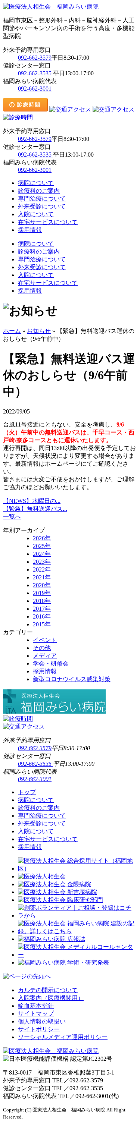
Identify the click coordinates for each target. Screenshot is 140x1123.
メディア (45, 655)
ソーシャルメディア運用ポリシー (63, 1037)
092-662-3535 (35, 73)
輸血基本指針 (36, 1006)
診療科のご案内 (39, 191)
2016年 (42, 616)
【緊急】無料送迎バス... (35, 509)
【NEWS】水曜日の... (31, 501)
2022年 (42, 569)
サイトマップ (36, 1013)
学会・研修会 (51, 663)
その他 (42, 648)
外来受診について (42, 206)
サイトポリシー (39, 1029)
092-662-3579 (35, 57)
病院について (36, 183)
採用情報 (30, 230)
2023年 (42, 562)
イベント (45, 640)
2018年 (42, 601)
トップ (27, 792)
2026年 (42, 538)
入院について (36, 214)
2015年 (42, 624)
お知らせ (39, 331)
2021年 (42, 577)
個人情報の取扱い (42, 1021)
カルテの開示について (48, 990)
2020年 (42, 585)
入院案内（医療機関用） (51, 998)
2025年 (42, 546)
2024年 (42, 554)
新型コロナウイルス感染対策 (72, 679)
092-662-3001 (35, 88)
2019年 (42, 593)
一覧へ (12, 516)
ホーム (12, 331)
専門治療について (42, 198)
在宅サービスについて (48, 222)
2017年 (42, 608)
